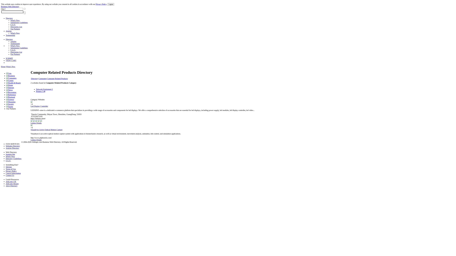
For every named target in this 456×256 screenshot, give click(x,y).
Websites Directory (13, 146)
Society (11, 104)
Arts (9, 73)
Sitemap (9, 167)
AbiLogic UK (11, 182)
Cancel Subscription (13, 173)
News (10, 90)
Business (11, 76)
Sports (10, 107)
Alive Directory (11, 186)
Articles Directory (12, 148)
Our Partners (15, 29)
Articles (9, 31)
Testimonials (10, 35)
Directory (9, 18)
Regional (11, 97)
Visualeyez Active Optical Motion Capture (46, 130)
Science (11, 99)
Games (10, 81)
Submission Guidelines (19, 23)
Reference (12, 95)
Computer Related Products (57, 79)
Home (3, 67)
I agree (110, 4)
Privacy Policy (101, 4)
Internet (11, 88)
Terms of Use (11, 169)
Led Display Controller (39, 106)
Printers (40, 91)
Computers (12, 78)
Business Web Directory (10, 7)
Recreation (12, 92)
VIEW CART (11, 60)
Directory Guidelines (13, 159)
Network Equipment (44, 89)
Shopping (11, 102)
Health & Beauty (14, 83)
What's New (15, 20)
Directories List (16, 27)
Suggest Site (10, 154)
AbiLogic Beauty (12, 184)
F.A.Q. (13, 25)
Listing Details (36, 123)
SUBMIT (9, 58)
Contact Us (10, 175)
